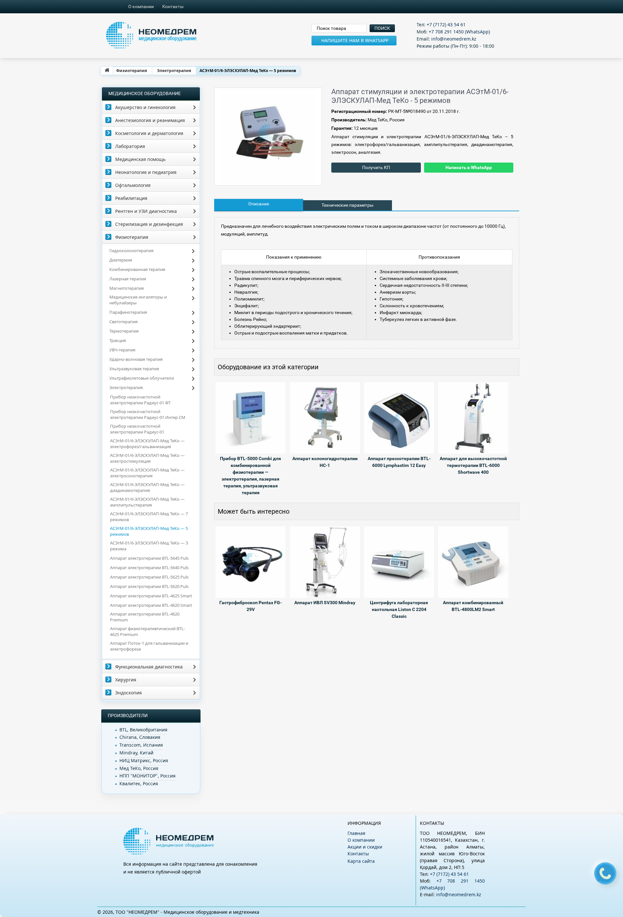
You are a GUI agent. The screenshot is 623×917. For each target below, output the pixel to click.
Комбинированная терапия (137, 269)
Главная (356, 833)
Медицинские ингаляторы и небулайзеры (138, 300)
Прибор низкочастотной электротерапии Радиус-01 (137, 429)
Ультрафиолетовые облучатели (141, 378)
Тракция (117, 340)
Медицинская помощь (140, 159)
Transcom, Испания (141, 745)
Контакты (173, 6)
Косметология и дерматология (149, 133)
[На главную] (107, 71)
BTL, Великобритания (143, 730)
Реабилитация (131, 198)
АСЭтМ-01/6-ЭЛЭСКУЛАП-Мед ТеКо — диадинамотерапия (147, 487)
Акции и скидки (365, 847)
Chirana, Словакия (139, 737)
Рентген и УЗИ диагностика (146, 211)
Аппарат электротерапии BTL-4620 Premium (144, 617)
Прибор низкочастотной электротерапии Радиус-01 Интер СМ (147, 414)
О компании (141, 6)
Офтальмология (133, 185)
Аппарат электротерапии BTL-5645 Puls (149, 558)
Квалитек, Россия (138, 783)
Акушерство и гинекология (145, 107)
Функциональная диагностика (149, 667)
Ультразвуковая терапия (134, 369)
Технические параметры (347, 205)
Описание (258, 203)
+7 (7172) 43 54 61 (446, 24)
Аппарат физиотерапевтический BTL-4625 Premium (147, 631)
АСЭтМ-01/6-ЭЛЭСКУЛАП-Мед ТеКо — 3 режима (149, 546)
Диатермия (120, 260)
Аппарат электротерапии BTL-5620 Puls (149, 586)
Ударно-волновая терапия (136, 359)
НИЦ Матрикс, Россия (143, 760)
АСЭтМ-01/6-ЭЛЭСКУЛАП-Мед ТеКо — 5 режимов (149, 531)
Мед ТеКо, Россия (138, 768)
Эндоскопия (128, 693)
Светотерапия (123, 321)
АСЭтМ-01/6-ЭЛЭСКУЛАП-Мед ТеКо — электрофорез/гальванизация (147, 443)
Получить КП (376, 167)
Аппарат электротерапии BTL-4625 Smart (151, 596)
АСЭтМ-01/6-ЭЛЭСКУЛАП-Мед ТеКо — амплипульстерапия (147, 502)
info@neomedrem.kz (453, 39)
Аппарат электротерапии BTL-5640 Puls (149, 567)
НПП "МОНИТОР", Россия (147, 776)
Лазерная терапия (127, 279)
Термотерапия (124, 331)
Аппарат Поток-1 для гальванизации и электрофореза (149, 646)
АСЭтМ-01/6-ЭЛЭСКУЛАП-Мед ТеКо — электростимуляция (147, 458)
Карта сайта (361, 861)
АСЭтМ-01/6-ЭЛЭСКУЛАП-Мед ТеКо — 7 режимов (149, 516)
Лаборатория (130, 146)
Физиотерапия (131, 70)
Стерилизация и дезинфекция (149, 224)
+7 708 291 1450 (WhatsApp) (459, 32)
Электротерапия (174, 70)
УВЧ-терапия (122, 350)
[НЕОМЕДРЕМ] (215, 35)
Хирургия (125, 680)
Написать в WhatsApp (469, 167)
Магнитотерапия (126, 288)
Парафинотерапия (128, 312)
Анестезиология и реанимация (150, 120)
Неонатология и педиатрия (146, 172)
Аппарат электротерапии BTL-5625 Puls (149, 577)
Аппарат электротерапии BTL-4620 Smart (151, 605)
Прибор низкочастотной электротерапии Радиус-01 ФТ (140, 400)
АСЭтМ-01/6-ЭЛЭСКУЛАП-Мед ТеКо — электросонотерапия (147, 473)
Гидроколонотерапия (131, 250)
